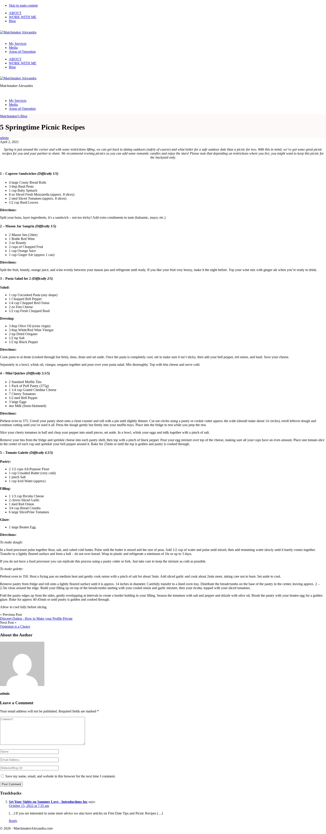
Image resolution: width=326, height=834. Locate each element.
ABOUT (15, 13)
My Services (17, 43)
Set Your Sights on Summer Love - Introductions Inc (48, 802)
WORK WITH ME (22, 17)
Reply (13, 821)
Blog (12, 21)
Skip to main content (23, 5)
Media (13, 47)
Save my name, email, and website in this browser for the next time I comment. (60, 776)
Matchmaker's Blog (13, 116)
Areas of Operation (22, 51)
